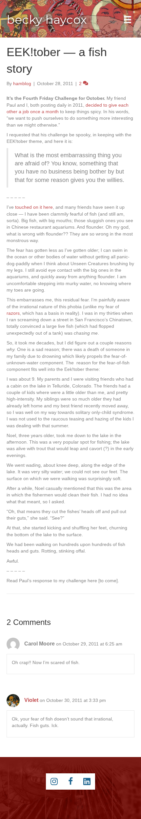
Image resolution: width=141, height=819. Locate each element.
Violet (31, 700)
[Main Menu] (127, 19)
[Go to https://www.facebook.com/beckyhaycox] (70, 781)
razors (13, 313)
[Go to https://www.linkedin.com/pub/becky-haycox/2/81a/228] (87, 781)
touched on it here (34, 207)
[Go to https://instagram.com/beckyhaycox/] (54, 781)
